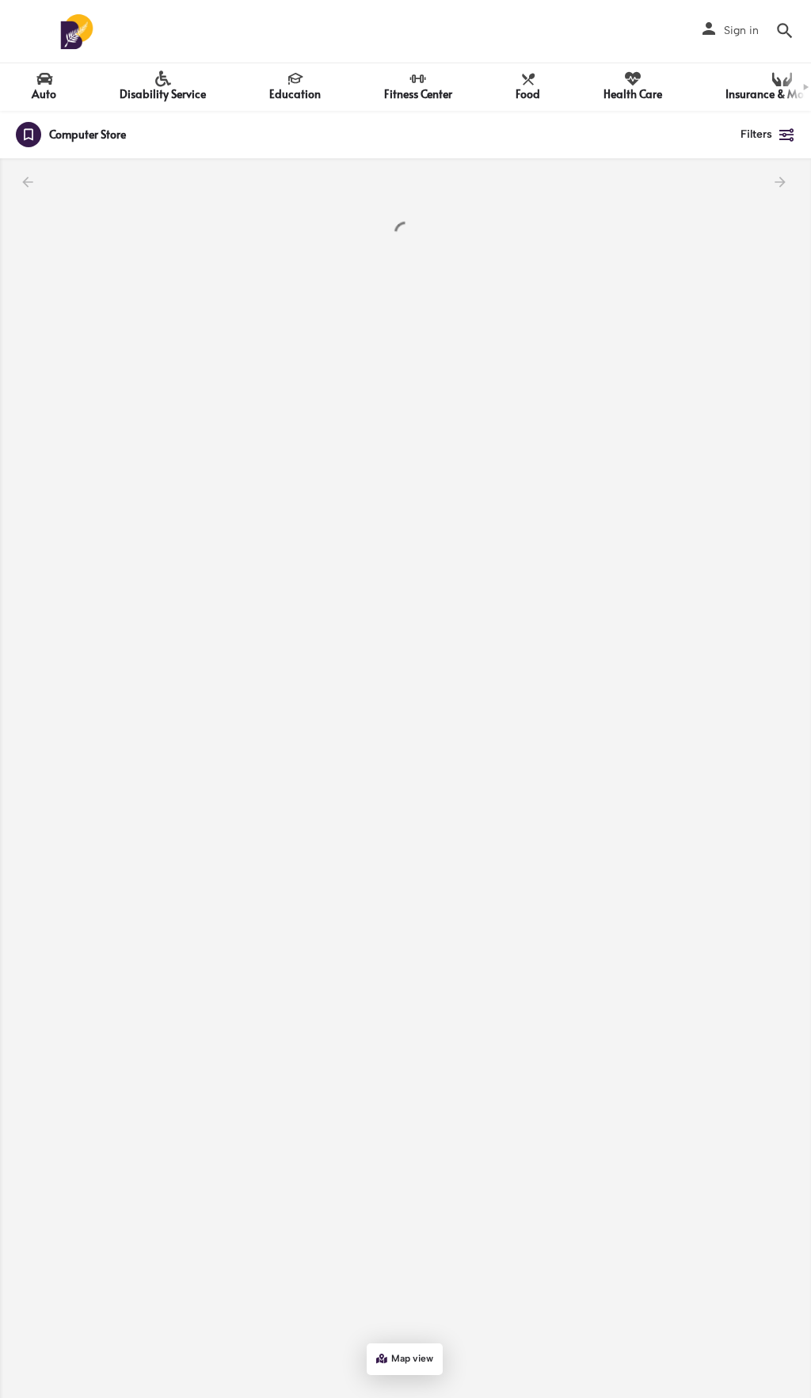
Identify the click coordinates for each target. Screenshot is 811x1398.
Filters (756, 134)
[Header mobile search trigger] (785, 31)
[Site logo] (79, 31)
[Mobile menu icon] (24, 32)
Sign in (741, 30)
